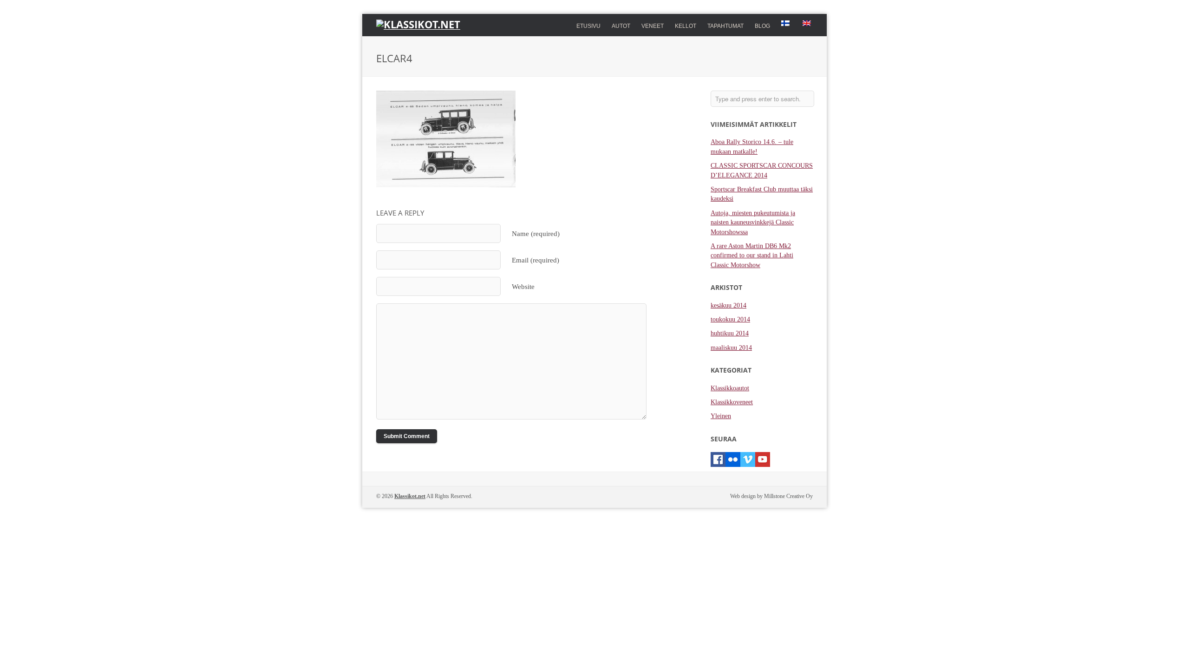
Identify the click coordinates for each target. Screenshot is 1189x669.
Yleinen (721, 416)
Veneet (652, 24)
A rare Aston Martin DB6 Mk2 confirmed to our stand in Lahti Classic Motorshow (752, 256)
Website (523, 286)
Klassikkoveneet (732, 402)
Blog (762, 26)
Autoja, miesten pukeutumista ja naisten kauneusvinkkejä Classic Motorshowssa (753, 223)
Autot (621, 24)
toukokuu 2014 (730, 319)
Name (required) (536, 233)
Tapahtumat (725, 26)
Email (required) (535, 260)
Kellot (685, 24)
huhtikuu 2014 (730, 333)
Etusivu (588, 26)
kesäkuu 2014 (728, 305)
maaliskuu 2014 (731, 347)
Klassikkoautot (730, 388)
